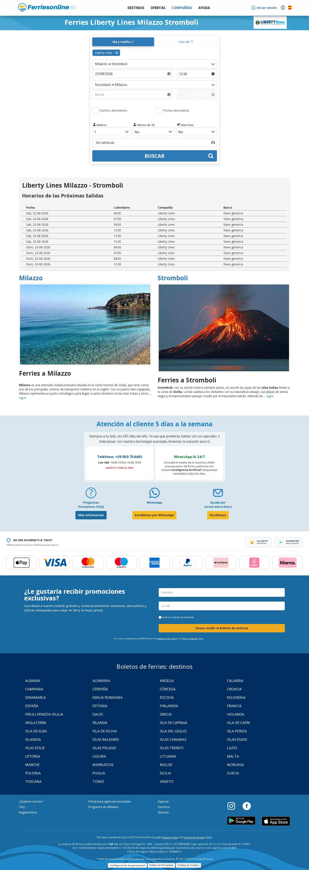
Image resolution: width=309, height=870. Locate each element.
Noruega (235, 764)
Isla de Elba (36, 731)
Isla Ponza (237, 731)
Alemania (101, 680)
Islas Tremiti (172, 747)
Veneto (166, 781)
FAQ (22, 807)
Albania (32, 680)
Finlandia (169, 705)
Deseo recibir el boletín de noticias (221, 628)
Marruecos (103, 764)
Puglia (98, 773)
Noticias (163, 812)
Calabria (235, 680)
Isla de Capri (238, 722)
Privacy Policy (169, 837)
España (31, 705)
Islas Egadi (237, 739)
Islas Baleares (105, 739)
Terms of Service (190, 638)
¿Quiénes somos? (31, 801)
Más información (91, 515)
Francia (234, 705)
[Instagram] (233, 806)
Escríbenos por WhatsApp (154, 515)
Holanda (235, 714)
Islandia (33, 739)
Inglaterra (35, 722)
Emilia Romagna (107, 697)
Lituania (168, 756)
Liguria (99, 756)
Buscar (155, 155)
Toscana (33, 781)
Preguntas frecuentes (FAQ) (91, 504)
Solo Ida (184, 42)
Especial (163, 801)
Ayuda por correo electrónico (218, 504)
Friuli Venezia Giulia (44, 714)
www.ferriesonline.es (46, 7)
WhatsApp (154, 502)
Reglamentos (28, 812)
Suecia (233, 773)
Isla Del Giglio (173, 731)
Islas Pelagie (104, 747)
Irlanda (99, 722)
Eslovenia (236, 697)
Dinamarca (35, 697)
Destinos (164, 807)
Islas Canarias (173, 739)
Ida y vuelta (121, 42)
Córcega (168, 689)
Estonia (99, 705)
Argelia (167, 680)
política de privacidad (183, 617)
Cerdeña (100, 689)
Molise (166, 764)
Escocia (167, 697)
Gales (97, 714)
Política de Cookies (188, 865)
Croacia (234, 689)
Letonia (32, 756)
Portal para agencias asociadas (109, 801)
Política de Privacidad (161, 865)
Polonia (33, 773)
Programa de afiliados (103, 807)
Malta (233, 756)
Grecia (166, 714)
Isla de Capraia (173, 722)
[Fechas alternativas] (159, 110)
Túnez (98, 781)
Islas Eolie (35, 747)
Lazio (232, 747)
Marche (32, 764)
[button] (204, 8)
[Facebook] (246, 806)
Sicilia (165, 773)
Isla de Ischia (104, 731)
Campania (34, 689)
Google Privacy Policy (167, 638)
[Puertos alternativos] (95, 110)
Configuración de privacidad (127, 865)
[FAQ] (91, 494)
